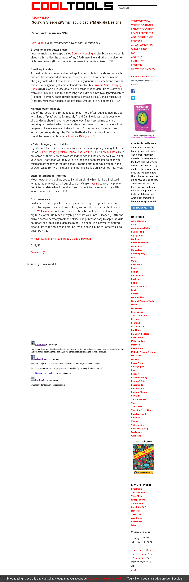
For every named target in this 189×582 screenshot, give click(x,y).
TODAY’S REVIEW (140, 21)
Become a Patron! (140, 76)
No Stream (136, 355)
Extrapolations (138, 500)
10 (132, 554)
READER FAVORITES (142, 33)
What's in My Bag (139, 428)
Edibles (134, 283)
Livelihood (136, 330)
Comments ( (37, 252)
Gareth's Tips (137, 297)
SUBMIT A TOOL (140, 49)
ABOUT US (137, 57)
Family (134, 290)
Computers (136, 250)
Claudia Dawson (81, 238)
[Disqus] (77, 302)
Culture (134, 261)
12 (138, 554)
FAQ (133, 53)
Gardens (135, 294)
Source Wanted (138, 399)
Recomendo (40, 17)
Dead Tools (136, 264)
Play (133, 370)
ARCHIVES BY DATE (142, 37)
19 (138, 558)
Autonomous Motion (141, 228)
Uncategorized (138, 414)
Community (136, 246)
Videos (134, 421)
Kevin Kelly (40, 238)
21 (144, 558)
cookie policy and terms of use (107, 578)
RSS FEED (136, 65)
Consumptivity (138, 253)
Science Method (139, 392)
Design (134, 272)
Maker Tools (137, 337)
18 (135, 558)
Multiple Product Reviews (143, 352)
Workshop (136, 436)
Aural (133, 224)
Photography (137, 366)
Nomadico (136, 359)
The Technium (138, 492)
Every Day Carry (139, 286)
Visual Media (137, 425)
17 (132, 558)
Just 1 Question (139, 315)
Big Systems (137, 235)
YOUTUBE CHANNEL (142, 25)
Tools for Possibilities (141, 410)
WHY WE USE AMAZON (143, 69)
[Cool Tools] (74, 6)
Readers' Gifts (138, 381)
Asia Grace (136, 518)
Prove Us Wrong (139, 377)
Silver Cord (136, 521)
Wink (133, 525)
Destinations (137, 275)
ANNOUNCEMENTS (142, 45)
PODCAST (136, 41)
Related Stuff (137, 388)
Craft (133, 257)
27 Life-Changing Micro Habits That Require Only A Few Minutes (77, 152)
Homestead (136, 308)
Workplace (136, 432)
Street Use (136, 514)
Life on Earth (137, 326)
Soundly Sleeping (82, 53)
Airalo (95, 183)
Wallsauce (43, 211)
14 (144, 554)
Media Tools (137, 348)
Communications (139, 242)
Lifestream (136, 489)
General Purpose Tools (142, 301)
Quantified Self (138, 507)
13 (141, 554)
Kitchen (135, 319)
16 (150, 554)
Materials (135, 345)
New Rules (136, 511)
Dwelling (135, 279)
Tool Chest (136, 406)
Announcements (139, 221)
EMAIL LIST (137, 61)
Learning (135, 323)
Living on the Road (140, 334)
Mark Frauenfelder (59, 238)
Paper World (137, 363)
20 (141, 558)
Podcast (135, 374)
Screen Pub (137, 503)
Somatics (135, 396)
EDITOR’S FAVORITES (142, 29)
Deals (134, 268)
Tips (133, 403)
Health (134, 304)
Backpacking (137, 232)
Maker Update (138, 341)
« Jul (133, 570)
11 (135, 554)
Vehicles (135, 417)
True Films (136, 496)
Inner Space (137, 312)
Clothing (135, 239)
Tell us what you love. (142, 208)
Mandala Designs (78, 136)
